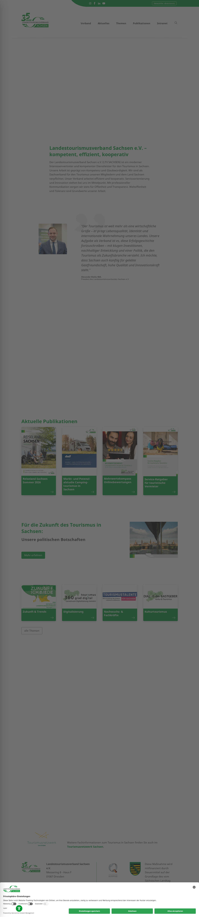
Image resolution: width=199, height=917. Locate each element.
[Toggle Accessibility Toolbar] (19, 908)
